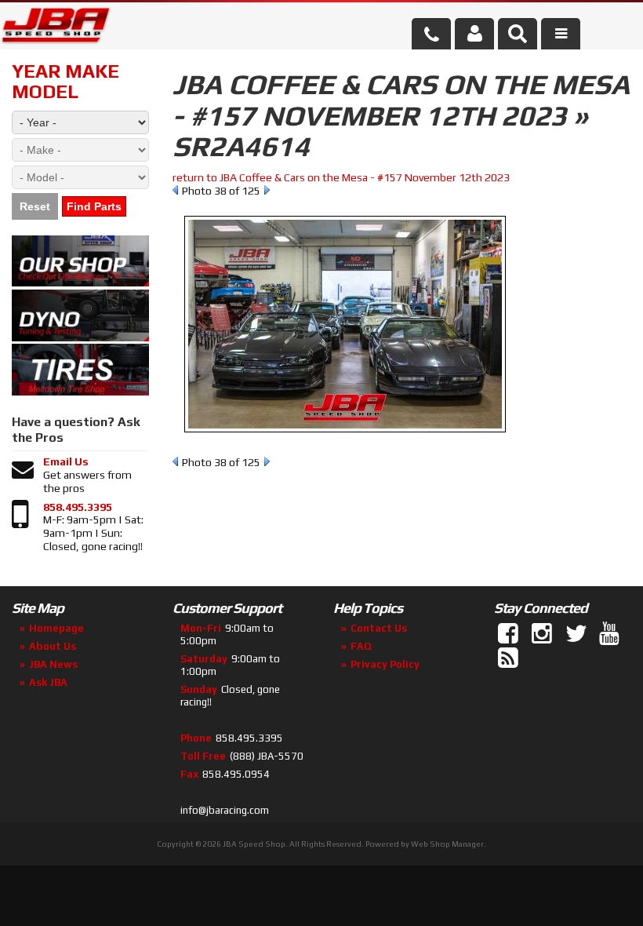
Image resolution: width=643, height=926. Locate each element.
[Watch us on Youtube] (611, 634)
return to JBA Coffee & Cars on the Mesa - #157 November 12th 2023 (341, 177)
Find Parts (94, 206)
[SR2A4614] (345, 440)
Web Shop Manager (447, 844)
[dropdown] (560, 33)
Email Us (66, 461)
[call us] (431, 33)
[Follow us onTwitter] (577, 634)
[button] (517, 33)
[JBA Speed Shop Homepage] (56, 28)
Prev (175, 190)
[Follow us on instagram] (543, 634)
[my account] (474, 33)
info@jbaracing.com (224, 810)
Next (267, 190)
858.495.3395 (77, 507)
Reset (35, 206)
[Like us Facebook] (509, 634)
